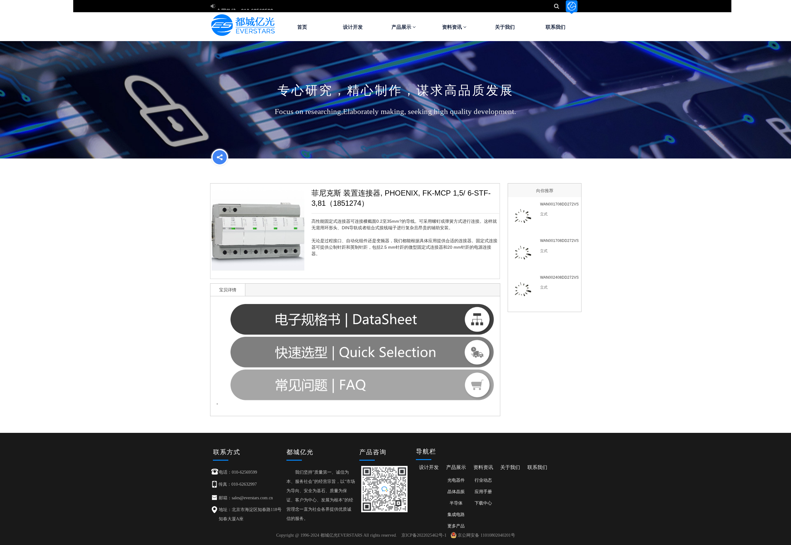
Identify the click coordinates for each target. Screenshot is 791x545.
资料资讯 (452, 27)
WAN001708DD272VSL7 (559, 204)
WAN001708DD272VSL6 (559, 241)
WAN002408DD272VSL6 (559, 277)
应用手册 (483, 491)
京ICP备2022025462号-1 (423, 535)
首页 (302, 27)
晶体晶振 (456, 491)
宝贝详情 (227, 289)
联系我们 (555, 27)
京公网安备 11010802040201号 (486, 535)
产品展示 (401, 27)
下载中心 (483, 503)
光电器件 (456, 480)
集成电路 (456, 514)
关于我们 (505, 27)
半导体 (456, 503)
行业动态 (483, 480)
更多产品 (456, 525)
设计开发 (353, 27)
